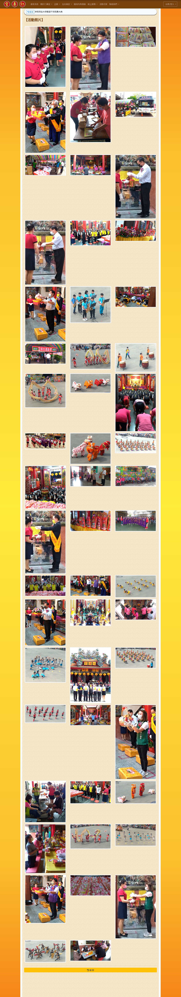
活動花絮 (103, 4)
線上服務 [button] (92, 4)
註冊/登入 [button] (170, 4)
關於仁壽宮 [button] (45, 4)
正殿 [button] (56, 4)
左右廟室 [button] (66, 4)
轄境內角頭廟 (80, 4)
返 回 (31, 12)
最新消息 (34, 4)
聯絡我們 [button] (113, 4)
